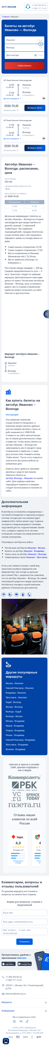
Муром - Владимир (15, 726)
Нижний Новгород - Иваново (20, 688)
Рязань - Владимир (15, 735)
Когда (40, 55)
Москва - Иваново (14, 683)
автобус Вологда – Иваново (19, 478)
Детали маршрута (11, 98)
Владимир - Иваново (16, 693)
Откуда (40, 40)
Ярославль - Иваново (16, 697)
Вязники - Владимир (15, 749)
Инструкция (12, 414)
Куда (41, 47)
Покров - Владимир (15, 730)
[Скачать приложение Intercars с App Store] (9, 964)
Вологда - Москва (14, 716)
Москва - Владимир (15, 721)
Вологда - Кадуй (13, 712)
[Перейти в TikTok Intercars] (27, 1021)
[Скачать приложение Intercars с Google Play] (25, 964)
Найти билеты (24, 66)
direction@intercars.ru (15, 994)
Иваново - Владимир (34, 551)
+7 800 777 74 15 (39, 8)
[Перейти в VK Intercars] (20, 1021)
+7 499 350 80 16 (39, 5)
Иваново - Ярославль (36, 557)
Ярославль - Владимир (17, 745)
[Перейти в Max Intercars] (14, 1021)
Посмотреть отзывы (18, 862)
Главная (5, 17)
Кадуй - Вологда (13, 702)
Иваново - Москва (36, 548)
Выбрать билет (35, 108)
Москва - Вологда (14, 707)
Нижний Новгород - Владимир (20, 740)
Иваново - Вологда (37, 554)
